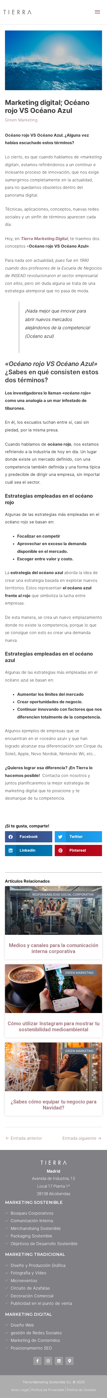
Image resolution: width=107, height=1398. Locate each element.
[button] (28, 836)
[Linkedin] (59, 1361)
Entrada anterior (23, 1138)
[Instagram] (48, 1361)
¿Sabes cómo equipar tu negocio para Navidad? (54, 1105)
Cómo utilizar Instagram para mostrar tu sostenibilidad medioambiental (54, 1027)
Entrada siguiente (82, 1138)
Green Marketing (21, 119)
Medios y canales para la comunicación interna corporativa (53, 948)
